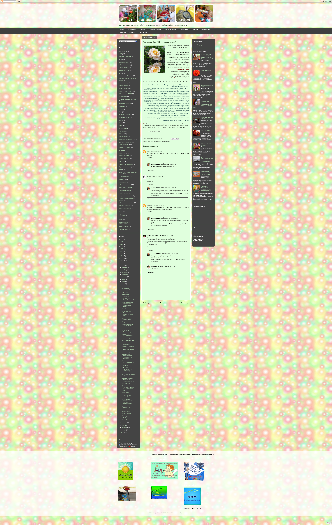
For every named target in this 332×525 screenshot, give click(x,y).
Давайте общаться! (128, 338)
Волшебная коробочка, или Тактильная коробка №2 (127, 370)
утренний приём (123, 229)
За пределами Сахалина (126, 76)
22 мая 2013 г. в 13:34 (170, 164)
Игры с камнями (123, 88)
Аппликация (122, 51)
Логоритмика (126, 322)
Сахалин (121, 161)
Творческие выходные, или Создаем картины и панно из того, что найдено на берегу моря (202, 103)
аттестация (122, 182)
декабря (124, 267)
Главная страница (165, 303)
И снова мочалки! (127, 344)
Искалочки (125, 286)
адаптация (122, 179)
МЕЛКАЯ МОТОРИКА (125, 114)
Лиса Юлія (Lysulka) (152, 235)
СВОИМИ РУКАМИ (124, 156)
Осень (120, 123)
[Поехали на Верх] (329, 523)
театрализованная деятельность (124, 223)
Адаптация (195, 29)
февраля (124, 427)
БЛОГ (149, 141)
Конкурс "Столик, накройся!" (206, 144)
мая (123, 284)
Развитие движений (124, 147)
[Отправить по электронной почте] (172, 139)
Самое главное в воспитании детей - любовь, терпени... (128, 363)
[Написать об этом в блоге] (173, 139)
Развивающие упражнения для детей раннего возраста (127, 356)
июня (123, 281)
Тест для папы (126, 411)
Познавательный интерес (126, 139)
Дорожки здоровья (124, 67)
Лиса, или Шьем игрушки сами (205, 131)
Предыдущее (185, 303)
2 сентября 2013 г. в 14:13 (171, 218)
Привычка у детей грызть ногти (127, 318)
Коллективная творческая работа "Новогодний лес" (206, 173)
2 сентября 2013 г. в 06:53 (159, 205)
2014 (122, 263)
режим (120, 211)
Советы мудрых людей (125, 164)
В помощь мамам (183, 29)
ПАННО (121, 125)
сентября (125, 274)
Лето (120, 112)
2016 (122, 258)
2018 (122, 253)
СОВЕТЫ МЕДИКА (124, 158)
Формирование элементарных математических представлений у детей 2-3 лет (206, 189)
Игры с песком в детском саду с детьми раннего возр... (127, 313)
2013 (122, 265)
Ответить (150, 157)
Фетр (120, 169)
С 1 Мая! (124, 419)
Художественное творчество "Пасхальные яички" (128, 407)
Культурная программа (125, 295)
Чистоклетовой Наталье (162, 125)
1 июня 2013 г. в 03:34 (157, 176)
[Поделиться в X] (175, 139)
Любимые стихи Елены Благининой (128, 299)
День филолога (126, 309)
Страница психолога (125, 166)
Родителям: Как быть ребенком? (128, 375)
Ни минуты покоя (165, 141)
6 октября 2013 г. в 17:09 (169, 266)
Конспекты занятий (125, 103)
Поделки (121, 134)
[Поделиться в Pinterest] (178, 139)
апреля (124, 422)
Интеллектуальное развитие (127, 99)
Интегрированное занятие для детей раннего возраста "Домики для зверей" (207, 56)
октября (124, 272)
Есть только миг (124, 70)
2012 (122, 433)
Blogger (181, 513)
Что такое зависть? (128, 328)
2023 (122, 241)
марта (124, 425)
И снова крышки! (126, 413)
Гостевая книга (143, 32)
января (124, 430)
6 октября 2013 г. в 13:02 (171, 253)
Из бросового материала (155, 29)
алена (148, 151)
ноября (124, 270)
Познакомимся (132, 29)
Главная (122, 29)
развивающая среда (124, 205)
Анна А (149, 176)
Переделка (122, 131)
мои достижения (155, 141)
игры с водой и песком (125, 187)
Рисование (122, 150)
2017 (122, 256)
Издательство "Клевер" (126, 91)
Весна (120, 59)
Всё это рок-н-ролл (124, 65)
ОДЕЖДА (121, 120)
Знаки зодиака (123, 83)
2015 (122, 260)
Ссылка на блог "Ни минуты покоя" (127, 324)
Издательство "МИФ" (125, 94)
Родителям (122, 153)
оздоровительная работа (126, 203)
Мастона (149, 205)
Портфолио (142, 29)
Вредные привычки (124, 62)
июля (123, 279)
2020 (122, 248)
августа (124, 277)
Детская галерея (205, 29)
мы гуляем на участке (125, 195)
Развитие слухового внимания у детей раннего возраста (128, 348)
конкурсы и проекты (125, 190)
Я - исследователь (124, 176)
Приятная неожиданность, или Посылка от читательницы (207, 159)
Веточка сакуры (126, 351)
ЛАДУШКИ (122, 106)
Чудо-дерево (125, 292)
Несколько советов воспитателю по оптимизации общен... (127, 304)
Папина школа (123, 128)
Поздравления (123, 136)
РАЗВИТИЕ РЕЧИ (123, 145)
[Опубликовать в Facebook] (176, 139)
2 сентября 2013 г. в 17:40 (166, 235)
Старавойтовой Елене (149, 125)
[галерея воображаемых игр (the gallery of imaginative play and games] (164, 479)
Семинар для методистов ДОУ (127, 335)
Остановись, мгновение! (126, 289)
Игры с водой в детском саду (126, 331)
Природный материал (125, 142)
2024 (122, 239)
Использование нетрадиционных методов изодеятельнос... (127, 401)
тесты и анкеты (124, 226)
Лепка (120, 109)
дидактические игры (125, 185)
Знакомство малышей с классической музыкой (126, 395)
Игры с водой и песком (170, 29)
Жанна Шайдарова (156, 164)
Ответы (151, 161)
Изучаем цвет (123, 96)
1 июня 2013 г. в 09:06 (170, 187)
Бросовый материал (125, 56)
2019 (122, 251)
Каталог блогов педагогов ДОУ (128, 32)
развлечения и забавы (125, 208)
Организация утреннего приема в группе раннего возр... (128, 388)
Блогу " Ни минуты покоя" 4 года (206, 71)
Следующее (146, 303)
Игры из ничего (123, 85)
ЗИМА (120, 73)
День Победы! (126, 383)
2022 (122, 244)
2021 (122, 246)
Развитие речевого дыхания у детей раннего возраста (128, 379)
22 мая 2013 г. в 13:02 (156, 151)
